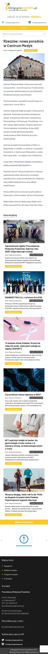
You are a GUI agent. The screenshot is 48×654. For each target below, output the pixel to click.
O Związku (8, 578)
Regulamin (8, 566)
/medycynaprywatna (12, 23)
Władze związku (10, 570)
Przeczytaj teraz (13, 266)
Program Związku (11, 574)
